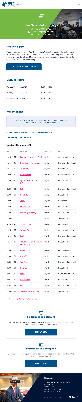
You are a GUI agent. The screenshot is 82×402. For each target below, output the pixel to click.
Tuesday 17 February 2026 (41, 132)
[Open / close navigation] (79, 4)
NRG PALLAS (25, 279)
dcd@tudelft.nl (55, 391)
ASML (22, 201)
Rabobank (24, 189)
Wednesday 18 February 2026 (19, 137)
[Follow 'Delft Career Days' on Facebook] (77, 397)
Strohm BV (24, 230)
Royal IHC (24, 195)
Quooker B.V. (25, 250)
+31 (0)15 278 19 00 (54, 389)
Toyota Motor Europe (28, 169)
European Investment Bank (31, 157)
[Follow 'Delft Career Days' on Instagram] (69, 397)
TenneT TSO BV (26, 224)
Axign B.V (23, 256)
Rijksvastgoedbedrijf (28, 212)
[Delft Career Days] (11, 4)
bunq (22, 285)
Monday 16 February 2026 (17, 132)
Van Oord (24, 262)
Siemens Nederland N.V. (30, 291)
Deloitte (23, 268)
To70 (22, 218)
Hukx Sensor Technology (30, 163)
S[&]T (22, 274)
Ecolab (23, 236)
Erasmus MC (25, 206)
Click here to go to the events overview (21, 299)
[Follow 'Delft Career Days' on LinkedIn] (73, 397)
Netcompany (25, 175)
